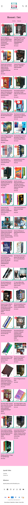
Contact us (5, 475)
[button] (23, 6)
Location (5, 473)
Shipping (17, 502)
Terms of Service (7, 502)
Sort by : (14, 21)
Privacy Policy (21, 502)
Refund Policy (12, 502)
